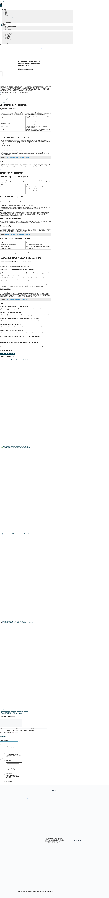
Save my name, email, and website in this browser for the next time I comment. (18, 730)
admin (19, 68)
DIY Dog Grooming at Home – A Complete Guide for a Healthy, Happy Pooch (13, 755)
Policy (3, 25)
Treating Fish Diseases (8, 99)
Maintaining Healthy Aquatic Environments (12, 100)
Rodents (6, 15)
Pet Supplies (30, 69)
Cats (6, 11)
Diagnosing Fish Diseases (8, 97)
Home (3, 8)
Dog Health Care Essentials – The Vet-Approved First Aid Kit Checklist (14, 763)
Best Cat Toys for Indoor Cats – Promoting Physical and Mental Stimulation (12, 776)
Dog (5, 10)
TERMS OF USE (8, 29)
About (3, 23)
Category (4, 9)
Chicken (6, 16)
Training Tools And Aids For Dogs (8, 712)
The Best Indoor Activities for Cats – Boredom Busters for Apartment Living (13, 747)
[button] (1, 3)
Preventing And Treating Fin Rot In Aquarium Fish (11, 713)
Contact (4, 24)
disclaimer (7, 27)
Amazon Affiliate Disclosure (10, 26)
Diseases (19, 711)
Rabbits (6, 13)
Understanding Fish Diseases (9, 96)
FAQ (4, 102)
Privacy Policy (8, 28)
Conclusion (5, 101)
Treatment (26, 711)
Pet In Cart (2, 1)
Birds (6, 12)
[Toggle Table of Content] (1, 95)
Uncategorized (8, 22)
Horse (6, 14)
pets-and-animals (8, 21)
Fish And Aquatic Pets (9, 17)
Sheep (6, 19)
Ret (5, 20)
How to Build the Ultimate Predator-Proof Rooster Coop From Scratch (13, 769)
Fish (22, 711)
